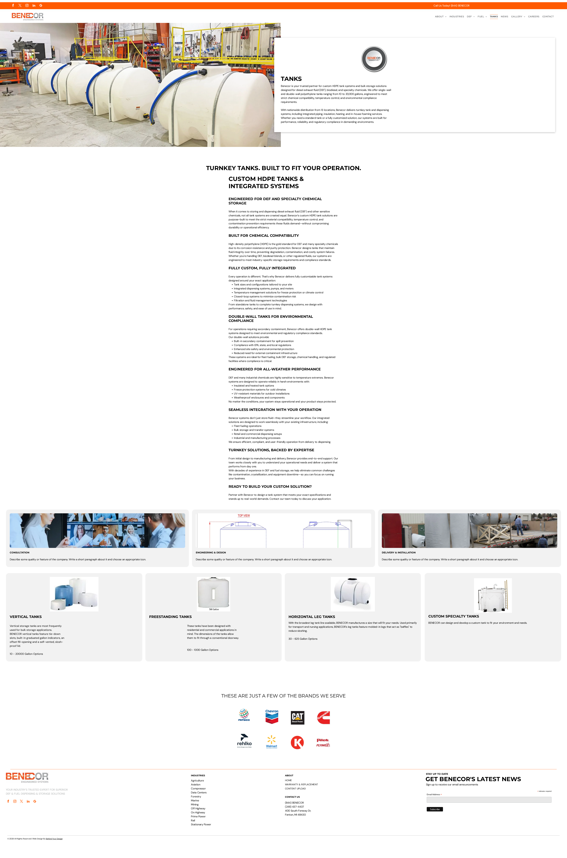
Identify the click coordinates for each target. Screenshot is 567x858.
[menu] (560, 11)
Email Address (434, 794)
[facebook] (13, 5)
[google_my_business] (41, 5)
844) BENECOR (295, 802)
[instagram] (27, 5)
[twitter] (20, 5)
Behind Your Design (54, 838)
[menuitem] (441, 16)
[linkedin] (34, 5)
